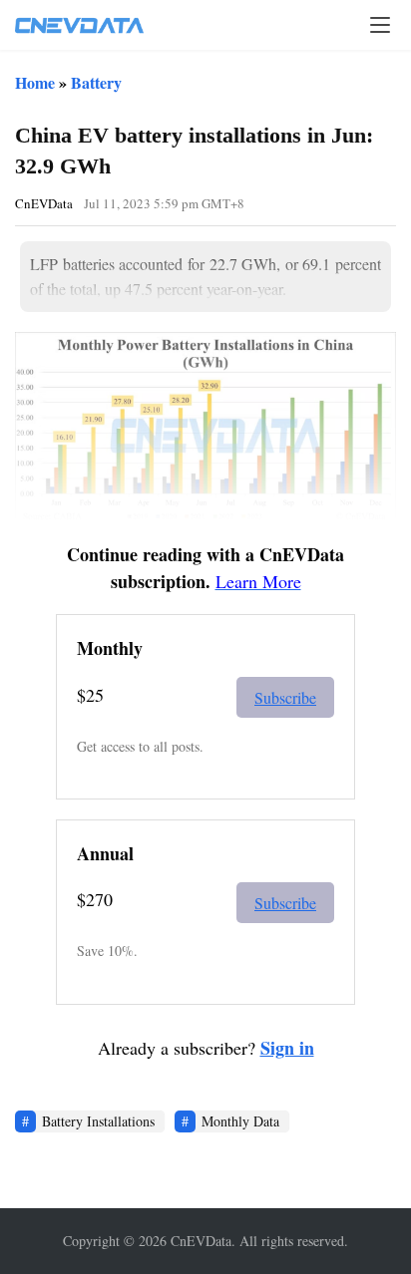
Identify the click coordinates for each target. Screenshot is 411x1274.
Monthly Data (240, 1121)
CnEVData (44, 203)
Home (35, 82)
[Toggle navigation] (380, 25)
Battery (96, 82)
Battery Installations (98, 1121)
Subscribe (285, 697)
